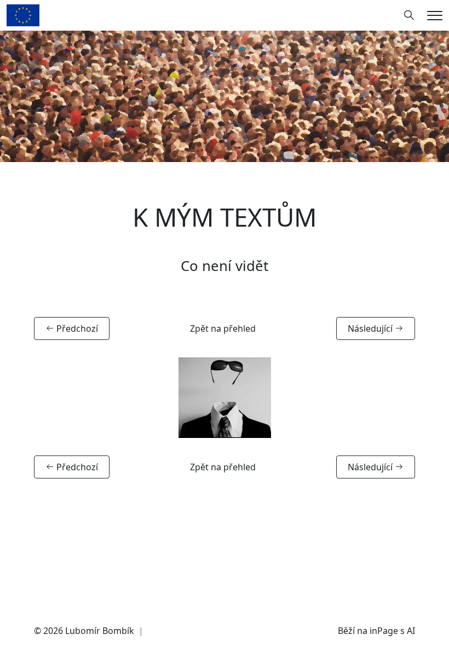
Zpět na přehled (223, 328)
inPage (384, 631)
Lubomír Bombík (99, 631)
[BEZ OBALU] (23, 14)
